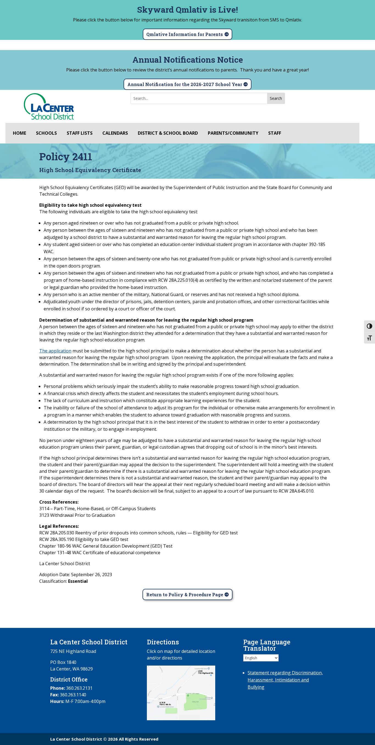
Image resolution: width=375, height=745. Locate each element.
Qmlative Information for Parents (184, 34)
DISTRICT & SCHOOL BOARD (168, 133)
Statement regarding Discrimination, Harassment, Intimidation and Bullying (285, 680)
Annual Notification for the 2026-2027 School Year (184, 84)
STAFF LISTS (80, 133)
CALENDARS (115, 133)
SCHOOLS (46, 133)
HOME (19, 133)
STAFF (274, 133)
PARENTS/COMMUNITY (233, 133)
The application (55, 351)
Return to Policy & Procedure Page (184, 594)
